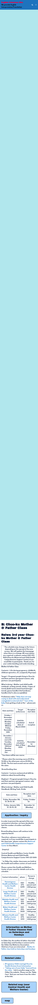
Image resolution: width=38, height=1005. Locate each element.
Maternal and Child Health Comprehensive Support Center (18, 844)
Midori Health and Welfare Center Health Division (10, 909)
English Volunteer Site (12, 2)
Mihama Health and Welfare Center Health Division (10, 917)
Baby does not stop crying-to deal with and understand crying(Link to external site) (16, 699)
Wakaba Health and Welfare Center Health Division (10, 902)
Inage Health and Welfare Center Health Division (10, 894)
